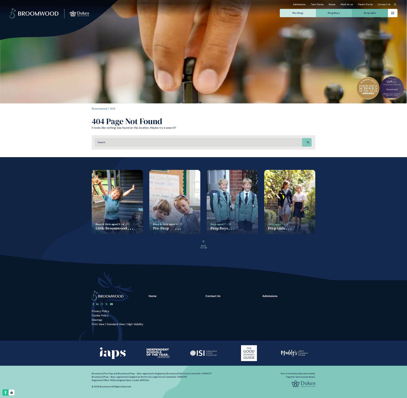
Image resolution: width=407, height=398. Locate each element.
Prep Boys (334, 13)
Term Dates (317, 4)
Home (152, 296)
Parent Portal (365, 4)
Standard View (116, 324)
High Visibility (135, 324)
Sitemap (97, 320)
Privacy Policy (100, 311)
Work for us (347, 4)
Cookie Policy (100, 315)
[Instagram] (102, 304)
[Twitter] (106, 304)
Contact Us (384, 4)
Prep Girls (370, 13)
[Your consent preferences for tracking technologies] (12, 392)
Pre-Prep (298, 13)
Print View (98, 324)
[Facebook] (93, 304)
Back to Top (203, 247)
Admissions (299, 4)
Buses (332, 4)
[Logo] (49, 9)
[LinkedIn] (97, 304)
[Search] (395, 4)
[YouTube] (111, 304)
